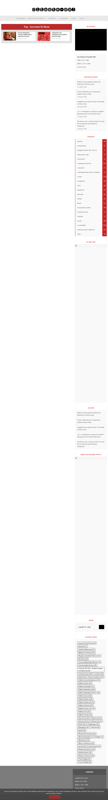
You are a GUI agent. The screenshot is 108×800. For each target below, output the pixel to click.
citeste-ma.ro (23, 38)
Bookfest (83, 659)
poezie (73, 18)
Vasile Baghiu (84, 759)
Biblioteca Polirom (87, 653)
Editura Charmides (86, 686)
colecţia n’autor (85, 674)
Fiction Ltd (84, 721)
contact (82, 18)
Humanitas (84, 727)
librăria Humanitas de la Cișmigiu (91, 737)
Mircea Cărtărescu (86, 743)
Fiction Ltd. (97, 721)
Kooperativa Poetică (87, 734)
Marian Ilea (84, 740)
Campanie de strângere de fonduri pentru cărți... (59, 34)
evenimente (52, 18)
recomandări (63, 18)
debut (82, 677)
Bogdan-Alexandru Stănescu (89, 656)
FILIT (82, 724)
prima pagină (21, 18)
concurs (99, 674)
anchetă (83, 646)
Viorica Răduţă (85, 762)
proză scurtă (94, 746)
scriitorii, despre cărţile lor (36, 18)
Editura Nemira (85, 699)
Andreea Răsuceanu (86, 649)
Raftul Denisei (85, 753)
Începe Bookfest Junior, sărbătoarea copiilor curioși (24, 34)
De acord (54, 796)
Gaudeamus (93, 724)
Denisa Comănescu (96, 677)
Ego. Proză (84, 718)
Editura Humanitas (87, 689)
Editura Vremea (85, 715)
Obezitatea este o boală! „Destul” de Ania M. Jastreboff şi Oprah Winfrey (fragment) (90, 123)
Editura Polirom (86, 705)
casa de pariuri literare (87, 665)
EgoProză (96, 718)
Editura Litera (85, 696)
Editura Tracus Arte (87, 708)
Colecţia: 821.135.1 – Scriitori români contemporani (90, 669)
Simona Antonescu (86, 756)
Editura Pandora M (86, 702)
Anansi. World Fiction (87, 643)
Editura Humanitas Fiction (89, 693)
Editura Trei (84, 712)
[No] (101, 794)
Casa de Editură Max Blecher (90, 662)
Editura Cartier (85, 683)
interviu (96, 727)
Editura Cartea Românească (89, 680)
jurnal (82, 730)
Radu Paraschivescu (87, 749)
